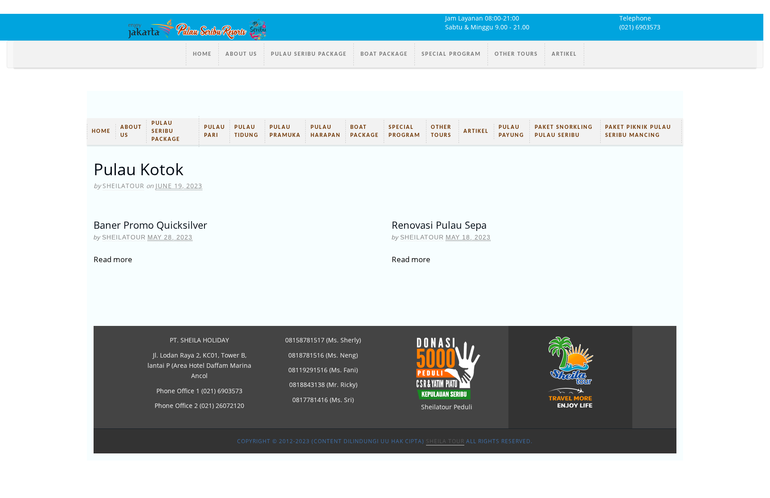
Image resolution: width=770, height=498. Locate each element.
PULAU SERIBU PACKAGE (166, 131)
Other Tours (516, 54)
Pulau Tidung (246, 131)
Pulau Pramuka (285, 131)
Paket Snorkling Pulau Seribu (564, 131)
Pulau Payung (511, 131)
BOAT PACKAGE (364, 131)
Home (202, 54)
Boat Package (384, 54)
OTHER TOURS (441, 131)
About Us (241, 54)
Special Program (451, 54)
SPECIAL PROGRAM (404, 131)
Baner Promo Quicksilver (150, 225)
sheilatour (123, 185)
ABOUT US (131, 131)
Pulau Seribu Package (309, 54)
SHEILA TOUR (445, 441)
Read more (113, 259)
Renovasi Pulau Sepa (439, 225)
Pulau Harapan (326, 131)
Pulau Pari (214, 131)
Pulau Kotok (139, 169)
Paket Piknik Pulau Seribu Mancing (638, 131)
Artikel (564, 54)
